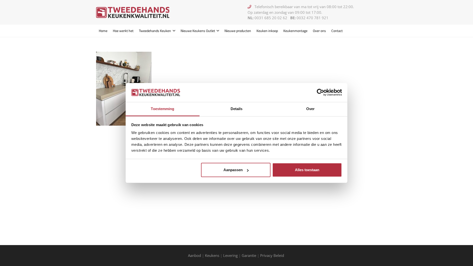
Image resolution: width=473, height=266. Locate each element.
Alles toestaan (307, 170)
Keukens (212, 255)
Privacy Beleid (272, 255)
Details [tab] (237, 109)
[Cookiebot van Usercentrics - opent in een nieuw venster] (320, 92)
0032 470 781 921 (312, 17)
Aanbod (194, 255)
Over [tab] (310, 109)
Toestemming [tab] (162, 109)
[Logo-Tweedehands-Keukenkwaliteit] (132, 12)
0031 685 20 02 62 (270, 17)
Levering (230, 255)
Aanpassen (233, 170)
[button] (173, 31)
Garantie (249, 255)
